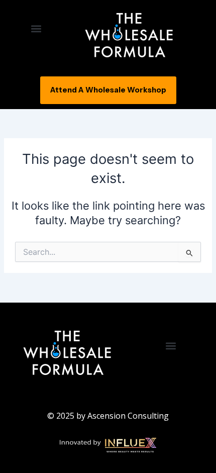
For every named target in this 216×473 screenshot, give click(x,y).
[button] (36, 28)
